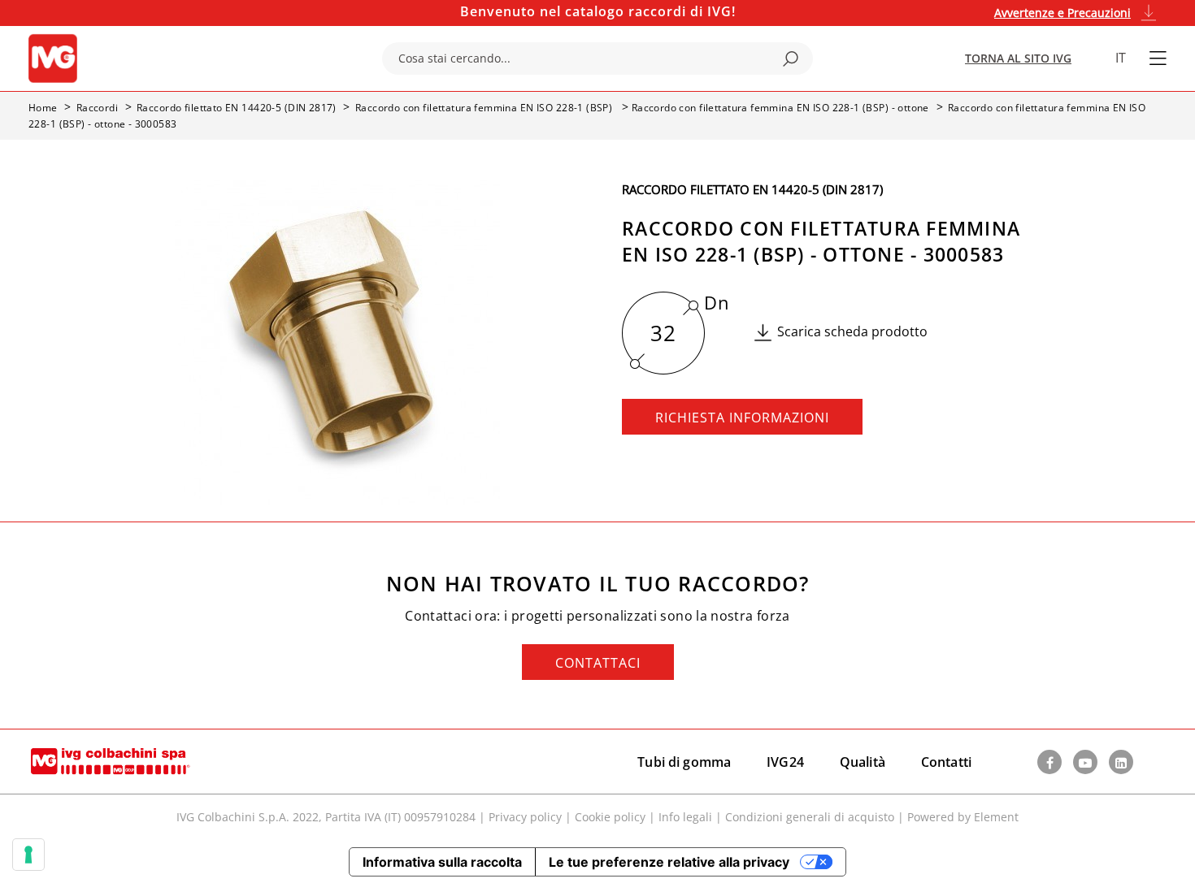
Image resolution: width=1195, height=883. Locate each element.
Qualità (862, 762)
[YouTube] (1085, 762)
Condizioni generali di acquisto (809, 817)
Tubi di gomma (684, 762)
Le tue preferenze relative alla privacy (669, 862)
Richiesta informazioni (742, 417)
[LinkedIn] (1121, 762)
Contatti (946, 762)
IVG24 (785, 762)
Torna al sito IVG (1018, 58)
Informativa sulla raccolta (442, 862)
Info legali (685, 817)
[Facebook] (1049, 762)
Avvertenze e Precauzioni (1062, 12)
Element (996, 817)
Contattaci (598, 663)
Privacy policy (525, 817)
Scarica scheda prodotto (852, 331)
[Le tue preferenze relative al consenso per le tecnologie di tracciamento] (28, 854)
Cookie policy (610, 817)
